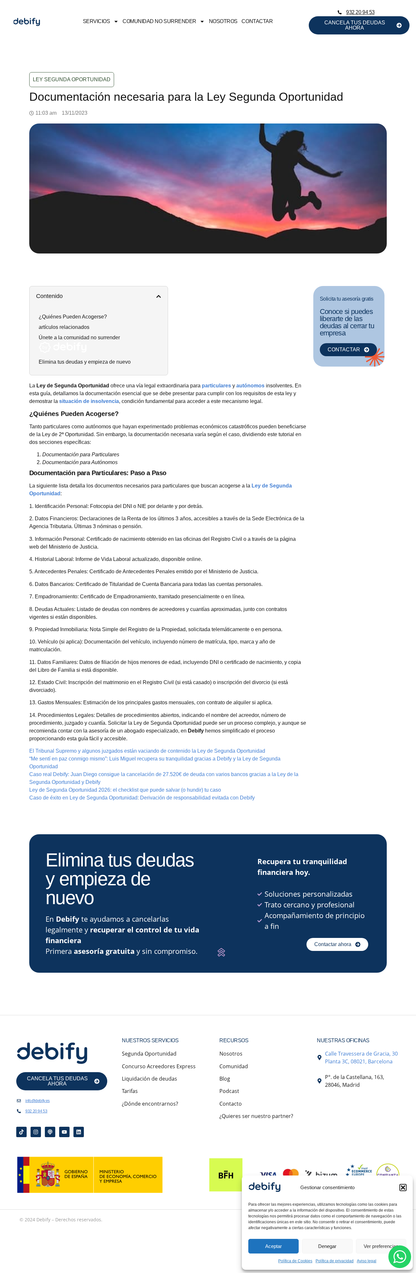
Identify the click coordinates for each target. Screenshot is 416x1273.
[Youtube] (64, 1132)
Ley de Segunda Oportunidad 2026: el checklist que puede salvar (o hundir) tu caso (125, 790)
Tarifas (130, 1091)
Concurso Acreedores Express (159, 1066)
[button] (403, 1187)
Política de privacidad (335, 1261)
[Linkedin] (78, 1132)
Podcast (229, 1091)
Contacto (230, 1103)
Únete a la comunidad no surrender (79, 337)
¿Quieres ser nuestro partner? (256, 1116)
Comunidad (233, 1066)
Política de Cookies (295, 1261)
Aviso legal (366, 1261)
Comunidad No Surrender (159, 21)
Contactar (257, 21)
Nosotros (223, 21)
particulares (216, 385)
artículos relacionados (64, 327)
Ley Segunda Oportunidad (71, 79)
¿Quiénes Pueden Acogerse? (73, 316)
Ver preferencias (381, 1246)
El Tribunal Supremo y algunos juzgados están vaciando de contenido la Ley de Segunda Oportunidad (147, 751)
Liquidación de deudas (149, 1078)
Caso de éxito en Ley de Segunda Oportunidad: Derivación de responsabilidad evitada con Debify (142, 797)
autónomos (250, 385)
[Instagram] (36, 1132)
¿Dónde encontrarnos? (150, 1103)
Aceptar (273, 1246)
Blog (224, 1078)
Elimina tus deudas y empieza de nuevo (85, 362)
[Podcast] (50, 1132)
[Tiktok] (21, 1132)
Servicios (96, 21)
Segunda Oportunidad (149, 1053)
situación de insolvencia (89, 401)
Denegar (327, 1246)
